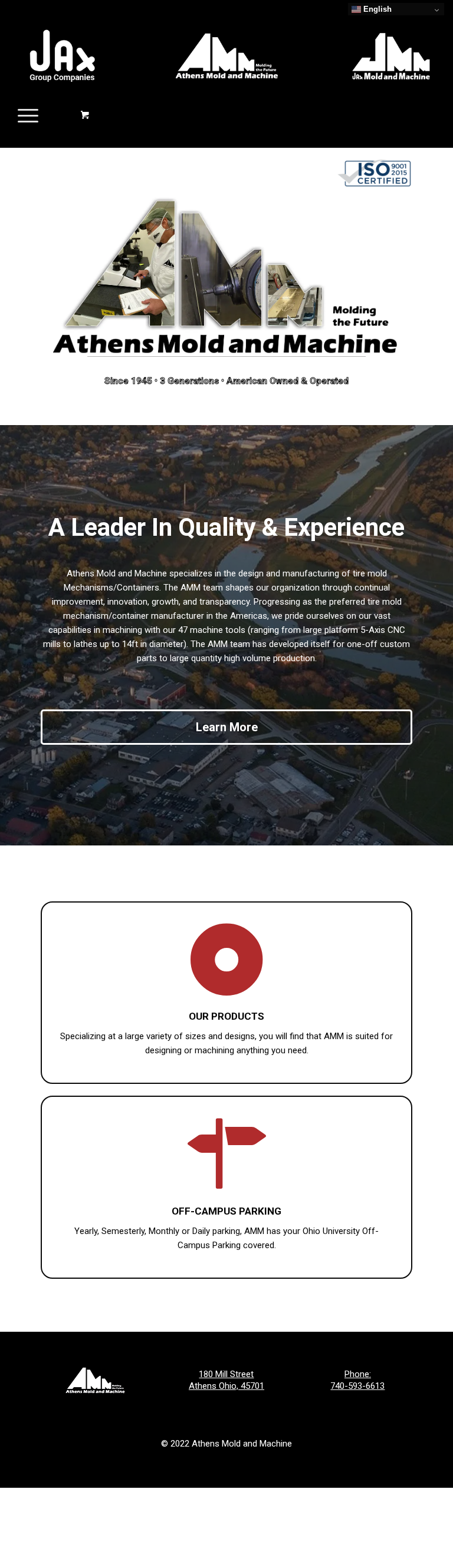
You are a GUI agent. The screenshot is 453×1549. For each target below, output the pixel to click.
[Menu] (22, 115)
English (376, 9)
